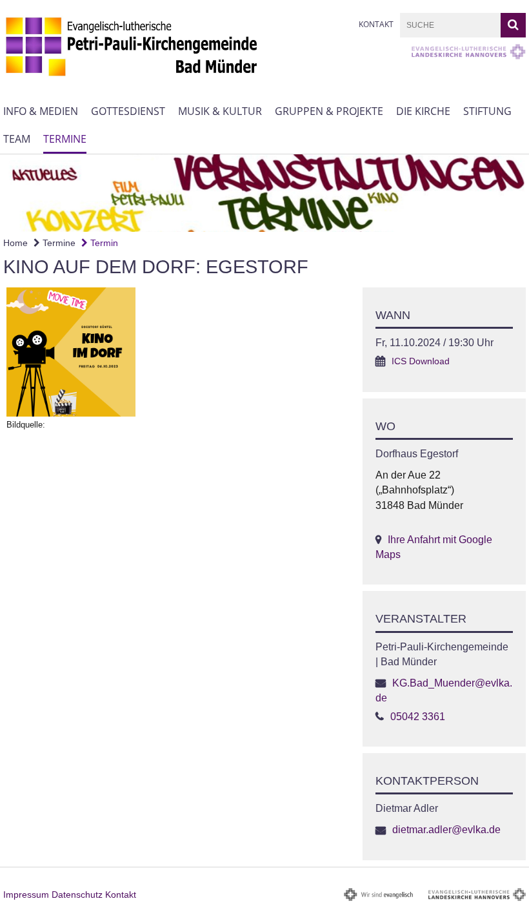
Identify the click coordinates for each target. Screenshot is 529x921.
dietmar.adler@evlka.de (446, 829)
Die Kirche (423, 111)
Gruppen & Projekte (329, 111)
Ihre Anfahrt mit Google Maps (433, 547)
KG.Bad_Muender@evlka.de (443, 690)
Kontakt (376, 24)
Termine (64, 139)
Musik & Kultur (220, 111)
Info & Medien (40, 111)
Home (15, 243)
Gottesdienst (128, 111)
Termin (103, 243)
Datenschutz (77, 894)
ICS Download (421, 361)
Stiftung (487, 111)
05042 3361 (417, 716)
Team (16, 139)
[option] (264, 193)
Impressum (26, 894)
